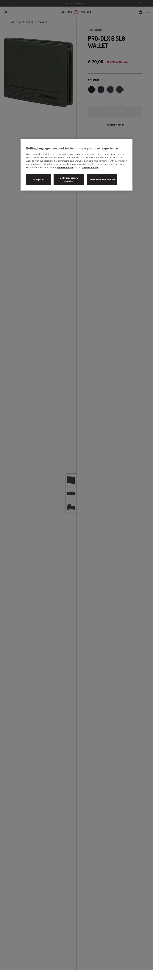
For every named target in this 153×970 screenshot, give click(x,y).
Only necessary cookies (69, 179)
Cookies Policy (90, 167)
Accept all (39, 179)
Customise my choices (102, 179)
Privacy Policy (65, 167)
